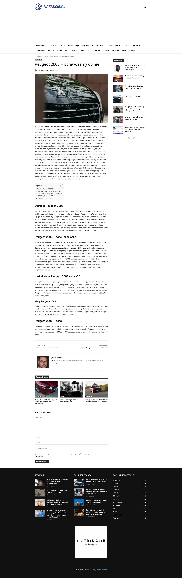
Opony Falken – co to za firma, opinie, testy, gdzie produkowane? (135, 67)
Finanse (62, 396)
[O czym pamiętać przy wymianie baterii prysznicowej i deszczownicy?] (40, 482)
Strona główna (39, 56)
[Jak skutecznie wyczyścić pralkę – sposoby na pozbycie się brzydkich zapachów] (79, 512)
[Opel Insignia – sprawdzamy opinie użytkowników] (118, 78)
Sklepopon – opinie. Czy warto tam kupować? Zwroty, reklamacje (135, 129)
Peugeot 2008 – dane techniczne (48, 191)
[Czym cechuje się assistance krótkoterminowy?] (71, 389)
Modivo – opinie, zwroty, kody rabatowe (48, 348)
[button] (144, 6)
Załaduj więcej (129, 138)
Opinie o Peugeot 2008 (45, 189)
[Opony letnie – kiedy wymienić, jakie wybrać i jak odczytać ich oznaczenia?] (46, 389)
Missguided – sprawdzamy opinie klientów (93, 348)
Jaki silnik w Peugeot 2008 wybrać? (50, 194)
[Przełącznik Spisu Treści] (59, 186)
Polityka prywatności (99, 570)
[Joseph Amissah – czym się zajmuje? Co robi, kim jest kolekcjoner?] (118, 109)
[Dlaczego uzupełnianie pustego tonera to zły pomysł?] (79, 502)
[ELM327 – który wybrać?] (118, 99)
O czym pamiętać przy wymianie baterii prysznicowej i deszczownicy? (57, 481)
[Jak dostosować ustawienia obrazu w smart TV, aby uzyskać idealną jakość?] (79, 492)
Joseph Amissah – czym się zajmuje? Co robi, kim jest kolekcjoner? (134, 109)
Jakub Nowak (45, 70)
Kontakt (87, 570)
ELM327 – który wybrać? (133, 96)
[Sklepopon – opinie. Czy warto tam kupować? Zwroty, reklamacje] (118, 130)
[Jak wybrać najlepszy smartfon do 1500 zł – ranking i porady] (79, 482)
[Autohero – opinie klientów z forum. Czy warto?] (118, 119)
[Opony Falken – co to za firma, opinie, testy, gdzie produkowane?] (118, 68)
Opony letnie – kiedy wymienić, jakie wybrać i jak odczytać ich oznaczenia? (46, 401)
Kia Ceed (74, 171)
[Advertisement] (98, 27)
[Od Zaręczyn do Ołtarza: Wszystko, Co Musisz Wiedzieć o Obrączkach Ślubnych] (40, 502)
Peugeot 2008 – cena (45, 198)
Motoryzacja (48, 56)
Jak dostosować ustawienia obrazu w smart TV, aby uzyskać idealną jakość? (97, 491)
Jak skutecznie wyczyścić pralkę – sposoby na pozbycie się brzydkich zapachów (96, 512)
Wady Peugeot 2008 (46, 196)
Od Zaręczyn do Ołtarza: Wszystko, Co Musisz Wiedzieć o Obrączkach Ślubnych (57, 502)
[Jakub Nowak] (36, 70)
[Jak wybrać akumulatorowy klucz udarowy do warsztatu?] (118, 88)
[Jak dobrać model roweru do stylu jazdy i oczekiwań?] (40, 492)
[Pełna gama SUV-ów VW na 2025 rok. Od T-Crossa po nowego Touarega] (96, 389)
